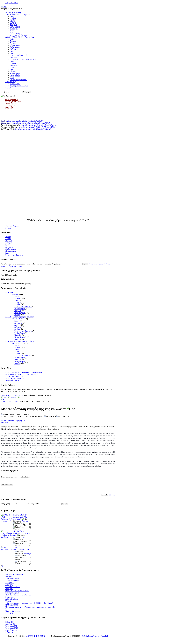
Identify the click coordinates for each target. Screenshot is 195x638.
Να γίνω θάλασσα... (12, 611)
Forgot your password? (97, 264)
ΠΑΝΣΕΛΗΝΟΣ (11, 605)
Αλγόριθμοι (9, 583)
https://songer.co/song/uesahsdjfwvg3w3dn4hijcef (33, 129)
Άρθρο (16, 300)
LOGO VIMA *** (16, 343)
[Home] (4, 7)
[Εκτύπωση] (12, 397)
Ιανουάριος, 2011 (11, 626)
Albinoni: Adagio (11, 599)
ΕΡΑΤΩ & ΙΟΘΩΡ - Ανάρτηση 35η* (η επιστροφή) (23, 372)
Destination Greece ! (12, 381)
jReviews (112, 495)
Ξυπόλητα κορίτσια (12, 579)
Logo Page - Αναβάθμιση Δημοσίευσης (19, 317)
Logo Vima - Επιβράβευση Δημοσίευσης (20, 341)
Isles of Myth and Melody (14, 379)
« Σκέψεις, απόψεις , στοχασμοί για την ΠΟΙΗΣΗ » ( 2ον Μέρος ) (29, 603)
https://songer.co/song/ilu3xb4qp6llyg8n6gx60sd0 (25, 121)
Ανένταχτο (18, 298)
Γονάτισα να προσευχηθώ (14, 574)
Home (3, 395)
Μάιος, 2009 (9, 632)
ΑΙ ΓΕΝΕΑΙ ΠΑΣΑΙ (12, 587)
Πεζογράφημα (19, 313)
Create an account (15, 266)
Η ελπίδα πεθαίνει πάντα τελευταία (18, 595)
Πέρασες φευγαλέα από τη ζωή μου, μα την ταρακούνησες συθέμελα (30, 607)
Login (85, 264)
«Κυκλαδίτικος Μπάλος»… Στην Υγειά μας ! (21, 374)
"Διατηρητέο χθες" (12, 593)
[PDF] (20, 397)
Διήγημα (17, 303)
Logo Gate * (14, 294)
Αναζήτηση (26, 92)
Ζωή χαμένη (9, 597)
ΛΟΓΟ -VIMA (11, 395)
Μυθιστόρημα (19, 309)
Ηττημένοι (9, 589)
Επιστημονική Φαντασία (23, 307)
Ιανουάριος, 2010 (11, 628)
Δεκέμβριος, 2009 (11, 630)
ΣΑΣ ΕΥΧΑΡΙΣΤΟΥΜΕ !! (15, 376)
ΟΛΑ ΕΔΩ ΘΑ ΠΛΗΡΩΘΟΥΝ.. (17, 591)
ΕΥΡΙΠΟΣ (9, 613)
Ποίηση (17, 315)
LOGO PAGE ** (16, 319)
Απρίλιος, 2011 (10, 624)
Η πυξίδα (8, 576)
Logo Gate (9, 292)
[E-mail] (4, 397)
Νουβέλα (17, 311)
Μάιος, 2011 (9, 622)
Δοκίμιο (17, 305)
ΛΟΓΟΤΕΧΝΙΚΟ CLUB (35, 636)
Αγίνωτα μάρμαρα (12, 581)
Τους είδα (8, 601)
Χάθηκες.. (9, 585)
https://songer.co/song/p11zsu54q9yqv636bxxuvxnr (40, 125)
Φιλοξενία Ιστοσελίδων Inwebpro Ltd (94, 636)
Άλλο (16, 296)
